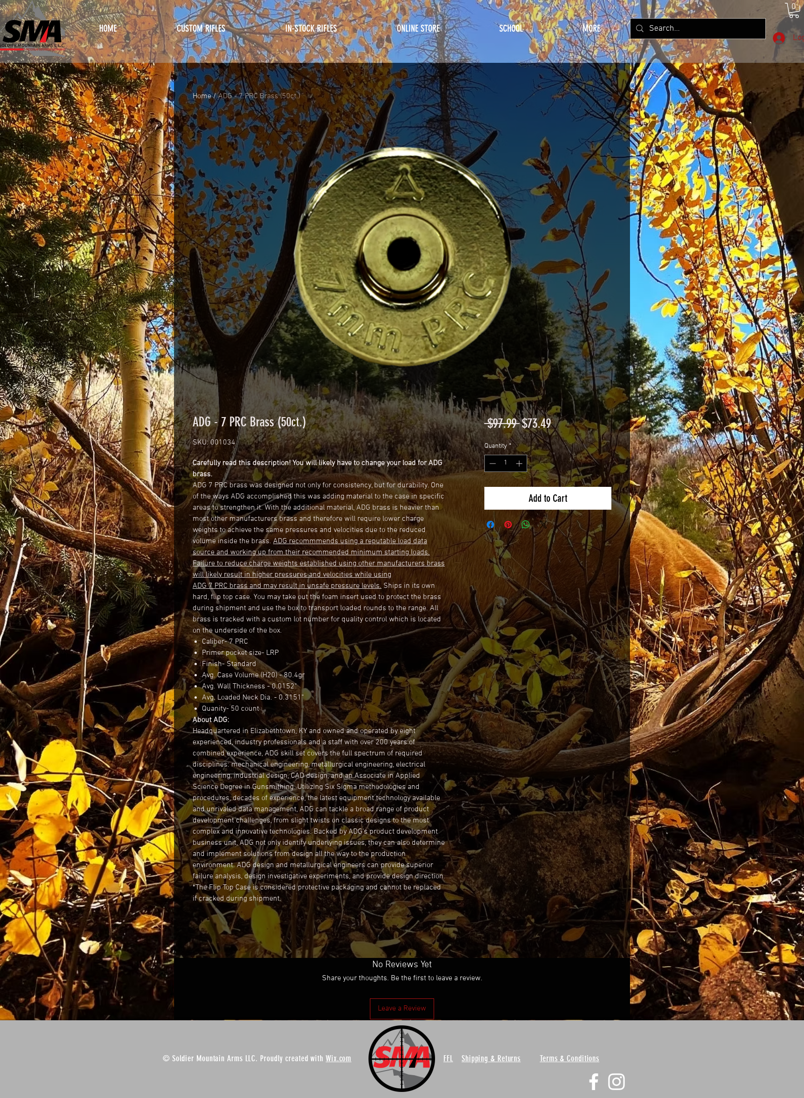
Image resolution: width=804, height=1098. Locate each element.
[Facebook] (594, 1082)
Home (202, 96)
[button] (591, 28)
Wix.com (338, 1058)
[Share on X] (543, 524)
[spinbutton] (505, 463)
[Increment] (520, 463)
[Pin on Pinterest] (508, 524)
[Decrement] (491, 463)
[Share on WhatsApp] (525, 524)
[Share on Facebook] (490, 524)
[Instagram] (616, 1082)
